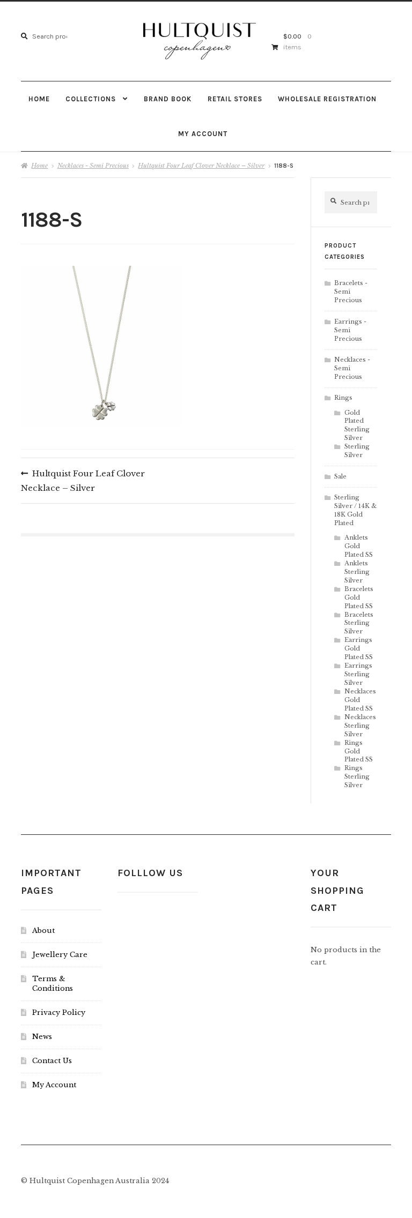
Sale (340, 476)
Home (39, 99)
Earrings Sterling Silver (358, 674)
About (43, 930)
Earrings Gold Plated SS (358, 648)
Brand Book (168, 99)
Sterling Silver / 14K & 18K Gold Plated (355, 510)
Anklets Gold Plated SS (358, 546)
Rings (343, 397)
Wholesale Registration (327, 99)
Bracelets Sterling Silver (358, 623)
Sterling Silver (357, 451)
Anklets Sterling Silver (357, 571)
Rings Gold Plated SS (358, 751)
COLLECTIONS (90, 99)
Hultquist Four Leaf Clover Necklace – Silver (201, 165)
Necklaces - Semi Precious (93, 165)
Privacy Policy (58, 1012)
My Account (202, 134)
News (42, 1037)
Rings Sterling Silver (357, 776)
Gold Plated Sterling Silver (357, 425)
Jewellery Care (59, 955)
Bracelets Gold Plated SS (358, 597)
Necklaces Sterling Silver (360, 725)
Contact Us (52, 1061)
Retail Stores (235, 99)
